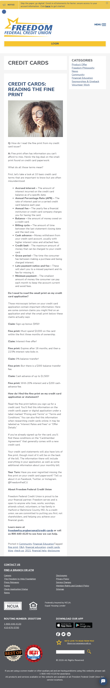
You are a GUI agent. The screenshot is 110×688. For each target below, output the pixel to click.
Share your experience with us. (79, 643)
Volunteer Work (81, 84)
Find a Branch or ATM (19, 570)
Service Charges (63, 582)
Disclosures (61, 575)
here (47, 6)
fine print (13, 547)
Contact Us (12, 564)
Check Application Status (16, 589)
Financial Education (43, 543)
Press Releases (11, 582)
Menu (98, 24)
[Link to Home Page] (31, 27)
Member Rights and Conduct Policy (72, 585)
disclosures (54, 550)
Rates (7, 592)
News (75, 71)
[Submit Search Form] (89, 652)
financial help (39, 550)
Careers (7, 575)
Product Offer (79, 64)
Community (25, 543)
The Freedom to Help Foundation (20, 578)
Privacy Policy (62, 578)
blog (10, 550)
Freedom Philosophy (83, 68)
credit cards (53, 547)
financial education (35, 547)
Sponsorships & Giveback (85, 81)
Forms (7, 585)
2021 (28, 550)
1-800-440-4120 (12, 624)
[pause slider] (4, 12)
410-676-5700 (11, 627)
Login (55, 43)
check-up (19, 550)
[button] (103, 681)
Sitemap (60, 589)
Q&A (21, 547)
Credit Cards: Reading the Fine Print (31, 89)
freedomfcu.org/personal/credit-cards (30, 530)
